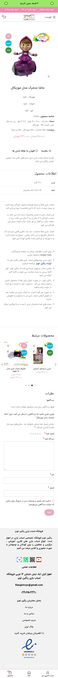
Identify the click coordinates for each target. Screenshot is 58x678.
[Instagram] (32, 559)
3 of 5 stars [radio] (35, 434)
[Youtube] (38, 559)
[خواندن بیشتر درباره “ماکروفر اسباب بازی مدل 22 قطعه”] (8, 351)
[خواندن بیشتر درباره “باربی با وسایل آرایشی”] (34, 351)
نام (52, 474)
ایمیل (51, 487)
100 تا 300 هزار (34, 121)
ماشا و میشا (16, 129)
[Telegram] (19, 559)
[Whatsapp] (25, 559)
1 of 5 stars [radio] (40, 434)
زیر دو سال (11, 121)
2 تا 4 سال (21, 121)
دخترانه (45, 121)
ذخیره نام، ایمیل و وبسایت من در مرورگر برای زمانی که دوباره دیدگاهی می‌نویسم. (30, 502)
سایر (52, 125)
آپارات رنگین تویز (44, 263)
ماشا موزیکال (28, 129)
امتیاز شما (49, 433)
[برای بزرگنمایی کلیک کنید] (49, 76)
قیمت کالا (45, 125)
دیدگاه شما (48, 439)
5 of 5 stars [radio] (31, 434)
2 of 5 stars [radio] (38, 434)
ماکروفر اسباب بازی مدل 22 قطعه (16, 370)
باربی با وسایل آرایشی (42, 368)
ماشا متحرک (41, 129)
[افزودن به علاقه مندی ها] (34, 346)
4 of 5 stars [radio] (33, 434)
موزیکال (35, 125)
